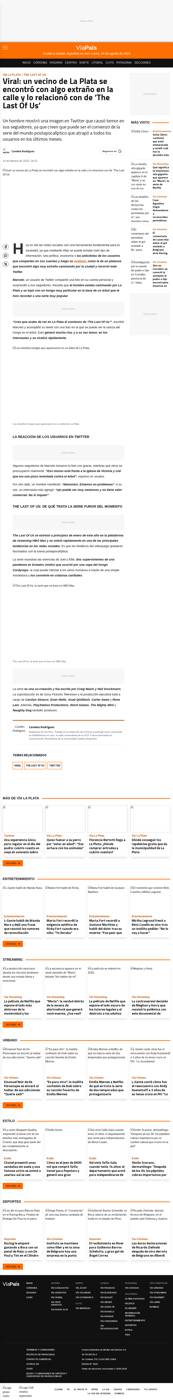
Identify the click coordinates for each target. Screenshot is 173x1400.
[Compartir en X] (6, 264)
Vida (127, 1335)
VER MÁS (11, 863)
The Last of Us (35, 74)
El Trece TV (80, 1389)
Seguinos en (109, 151)
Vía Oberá (106, 1302)
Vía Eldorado (108, 1293)
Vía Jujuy (81, 1288)
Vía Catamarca (84, 1297)
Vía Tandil (57, 1297)
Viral (17, 765)
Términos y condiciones (40, 1350)
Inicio (26, 62)
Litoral (97, 62)
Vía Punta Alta (59, 1309)
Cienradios (133, 1389)
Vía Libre (155, 1302)
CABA (29, 1297)
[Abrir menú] (23, 47)
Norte (84, 62)
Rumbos (154, 1307)
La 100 (105, 1389)
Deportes (131, 1325)
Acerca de (32, 1364)
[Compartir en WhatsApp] (6, 255)
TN (68, 1389)
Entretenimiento (135, 1320)
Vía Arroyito (58, 1293)
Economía (131, 1308)
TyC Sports (150, 1389)
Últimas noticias (135, 1299)
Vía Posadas (107, 1288)
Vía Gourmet (157, 1297)
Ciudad (118, 1389)
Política (130, 1303)
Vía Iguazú (106, 1297)
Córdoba (40, 62)
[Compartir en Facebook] (6, 247)
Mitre (95, 1389)
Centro (71, 62)
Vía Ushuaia (132, 1288)
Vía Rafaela (107, 1312)
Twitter (54, 765)
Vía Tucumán (83, 1293)
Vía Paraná (107, 1316)
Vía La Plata (12, 74)
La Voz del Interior (99, 1393)
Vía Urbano (156, 1288)
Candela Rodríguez (22, 151)
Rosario (56, 62)
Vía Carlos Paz (60, 1288)
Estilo (128, 1330)
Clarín (59, 1389)
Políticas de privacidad (40, 1354)
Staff (29, 1369)
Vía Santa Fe (107, 1307)
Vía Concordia (109, 1321)
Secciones (142, 62)
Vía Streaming (158, 1293)
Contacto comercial (38, 1359)
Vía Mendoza (83, 1308)
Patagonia (124, 62)
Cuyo (110, 62)
